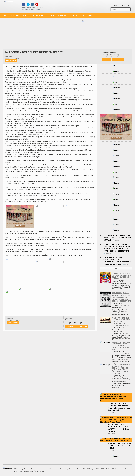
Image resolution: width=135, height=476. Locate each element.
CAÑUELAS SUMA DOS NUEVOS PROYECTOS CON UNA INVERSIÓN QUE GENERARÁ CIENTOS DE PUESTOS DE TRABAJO (121, 369)
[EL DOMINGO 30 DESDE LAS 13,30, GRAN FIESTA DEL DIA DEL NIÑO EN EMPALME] (105, 273)
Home (6, 16)
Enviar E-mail (118, 59)
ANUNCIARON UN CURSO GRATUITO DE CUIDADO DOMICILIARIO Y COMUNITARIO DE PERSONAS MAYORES (122, 321)
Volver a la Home (11, 60)
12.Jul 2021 (111, 450)
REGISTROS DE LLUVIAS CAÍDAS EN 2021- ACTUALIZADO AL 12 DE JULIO (119, 445)
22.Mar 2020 (111, 434)
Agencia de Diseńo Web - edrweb (34, 471)
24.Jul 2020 (111, 412)
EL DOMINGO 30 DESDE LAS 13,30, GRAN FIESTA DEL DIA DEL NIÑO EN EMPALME (117, 238)
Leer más (116, 269)
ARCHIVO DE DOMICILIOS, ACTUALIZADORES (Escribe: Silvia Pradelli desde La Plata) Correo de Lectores (119, 406)
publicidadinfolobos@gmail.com (119, 469)
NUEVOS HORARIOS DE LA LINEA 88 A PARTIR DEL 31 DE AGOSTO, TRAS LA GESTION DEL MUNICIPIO (121, 345)
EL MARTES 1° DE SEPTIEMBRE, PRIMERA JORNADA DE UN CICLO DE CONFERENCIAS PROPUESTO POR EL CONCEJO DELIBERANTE (121, 296)
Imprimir (106, 59)
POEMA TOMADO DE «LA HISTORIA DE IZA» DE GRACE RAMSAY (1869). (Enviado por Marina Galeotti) (119, 427)
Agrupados (87, 16)
